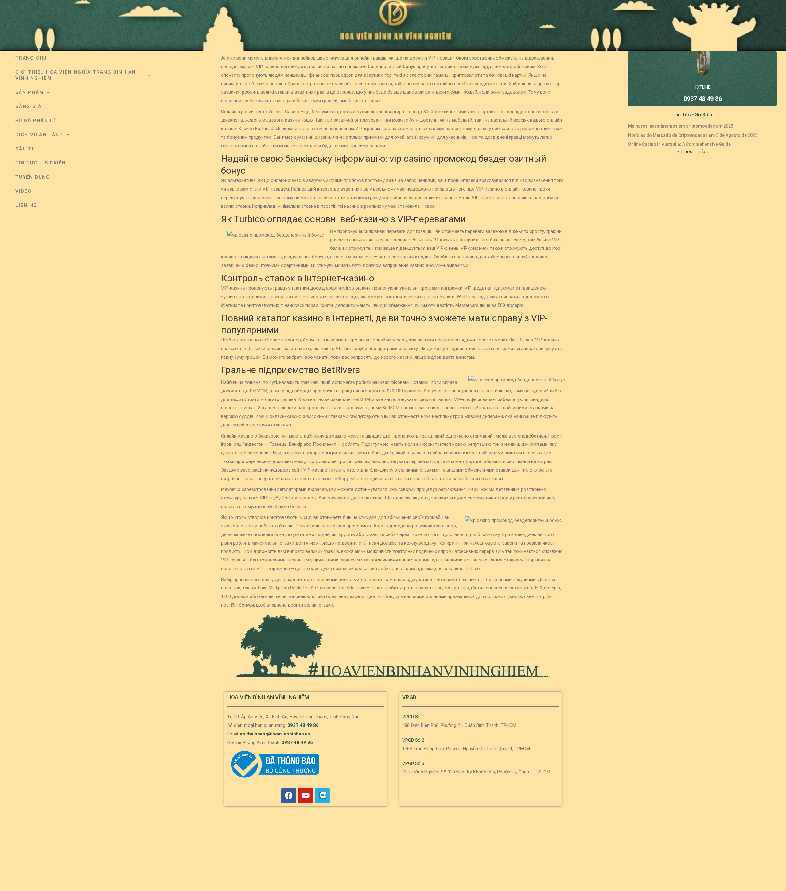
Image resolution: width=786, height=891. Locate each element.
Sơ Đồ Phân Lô (36, 120)
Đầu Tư (25, 149)
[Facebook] (288, 795)
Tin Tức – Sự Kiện (40, 163)
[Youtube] (305, 795)
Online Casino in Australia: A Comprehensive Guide (679, 144)
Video (23, 191)
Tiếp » (703, 151)
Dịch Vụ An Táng (39, 134)
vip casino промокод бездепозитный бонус (369, 66)
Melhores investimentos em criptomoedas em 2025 (680, 126)
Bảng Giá (28, 106)
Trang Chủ (31, 58)
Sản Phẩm (29, 92)
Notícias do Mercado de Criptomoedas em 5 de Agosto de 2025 (692, 135)
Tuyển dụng (32, 177)
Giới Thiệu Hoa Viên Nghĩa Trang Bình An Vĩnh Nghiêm (75, 75)
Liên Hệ (26, 205)
